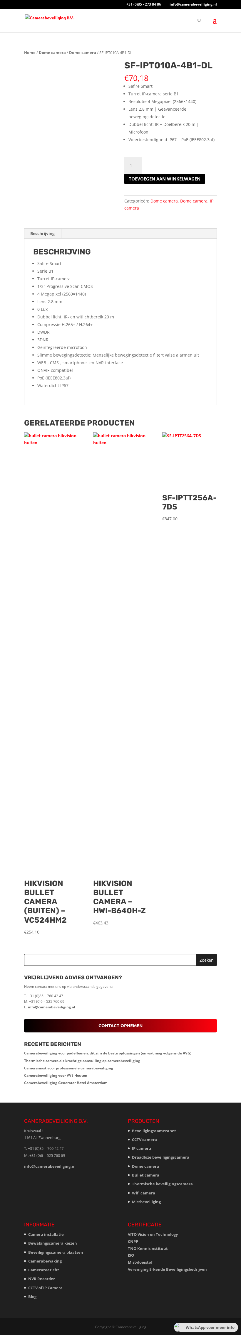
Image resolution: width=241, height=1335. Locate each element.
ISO (131, 1255)
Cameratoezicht (43, 1269)
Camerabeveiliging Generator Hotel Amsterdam (66, 1082)
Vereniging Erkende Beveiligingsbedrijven (167, 1269)
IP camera (141, 1148)
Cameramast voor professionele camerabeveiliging (68, 1068)
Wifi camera (143, 1193)
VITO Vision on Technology (153, 1234)
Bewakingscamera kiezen (52, 1243)
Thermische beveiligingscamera (162, 1184)
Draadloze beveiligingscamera (160, 1157)
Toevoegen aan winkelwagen (164, 179)
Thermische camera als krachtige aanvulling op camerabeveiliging (82, 1060)
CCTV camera (144, 1139)
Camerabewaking (45, 1261)
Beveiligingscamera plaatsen (55, 1252)
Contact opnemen (120, 1025)
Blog (32, 1296)
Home (30, 52)
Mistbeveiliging (146, 1201)
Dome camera (52, 52)
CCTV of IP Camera (45, 1287)
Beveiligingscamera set (154, 1130)
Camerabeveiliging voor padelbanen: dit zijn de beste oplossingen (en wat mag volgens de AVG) (107, 1053)
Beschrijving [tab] (42, 233)
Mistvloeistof (140, 1262)
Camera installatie (46, 1234)
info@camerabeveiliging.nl (51, 1007)
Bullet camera (145, 1175)
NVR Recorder (41, 1278)
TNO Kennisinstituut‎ (148, 1248)
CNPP (133, 1241)
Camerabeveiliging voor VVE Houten (55, 1075)
